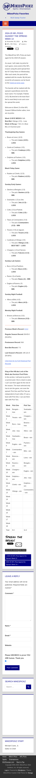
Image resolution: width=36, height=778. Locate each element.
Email (8, 636)
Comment (9, 593)
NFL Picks (13, 44)
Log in (7, 770)
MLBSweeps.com (8, 762)
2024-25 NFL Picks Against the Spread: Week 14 (16, 563)
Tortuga (30, 773)
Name (8, 626)
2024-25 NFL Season (12, 550)
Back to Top (20, 762)
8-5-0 (26, 329)
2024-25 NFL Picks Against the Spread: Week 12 (16, 557)
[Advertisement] (18, 714)
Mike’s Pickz (13, 756)
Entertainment (13, 759)
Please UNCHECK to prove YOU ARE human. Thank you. (17, 656)
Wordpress (21, 770)
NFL (8, 44)
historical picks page (17, 83)
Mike (25, 41)
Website (8, 645)
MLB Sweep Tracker (18, 18)
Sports (4, 759)
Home (4, 756)
